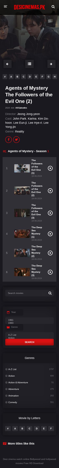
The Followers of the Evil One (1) (36, 166)
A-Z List (12, 369)
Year (13, 312)
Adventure (13, 389)
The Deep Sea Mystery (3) (36, 270)
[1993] (29, 323)
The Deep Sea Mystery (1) (36, 232)
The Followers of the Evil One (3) (36, 211)
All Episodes (21, 108)
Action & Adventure (18, 382)
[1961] (29, 320)
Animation (13, 395)
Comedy (12, 402)
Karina (32, 118)
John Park (19, 118)
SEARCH (29, 342)
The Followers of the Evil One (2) (36, 189)
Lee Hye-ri (35, 122)
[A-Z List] (29, 335)
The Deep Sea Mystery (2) (36, 251)
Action (11, 375)
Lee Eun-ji (20, 122)
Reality (19, 131)
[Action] (29, 338)
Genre (14, 327)
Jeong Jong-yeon (28, 114)
